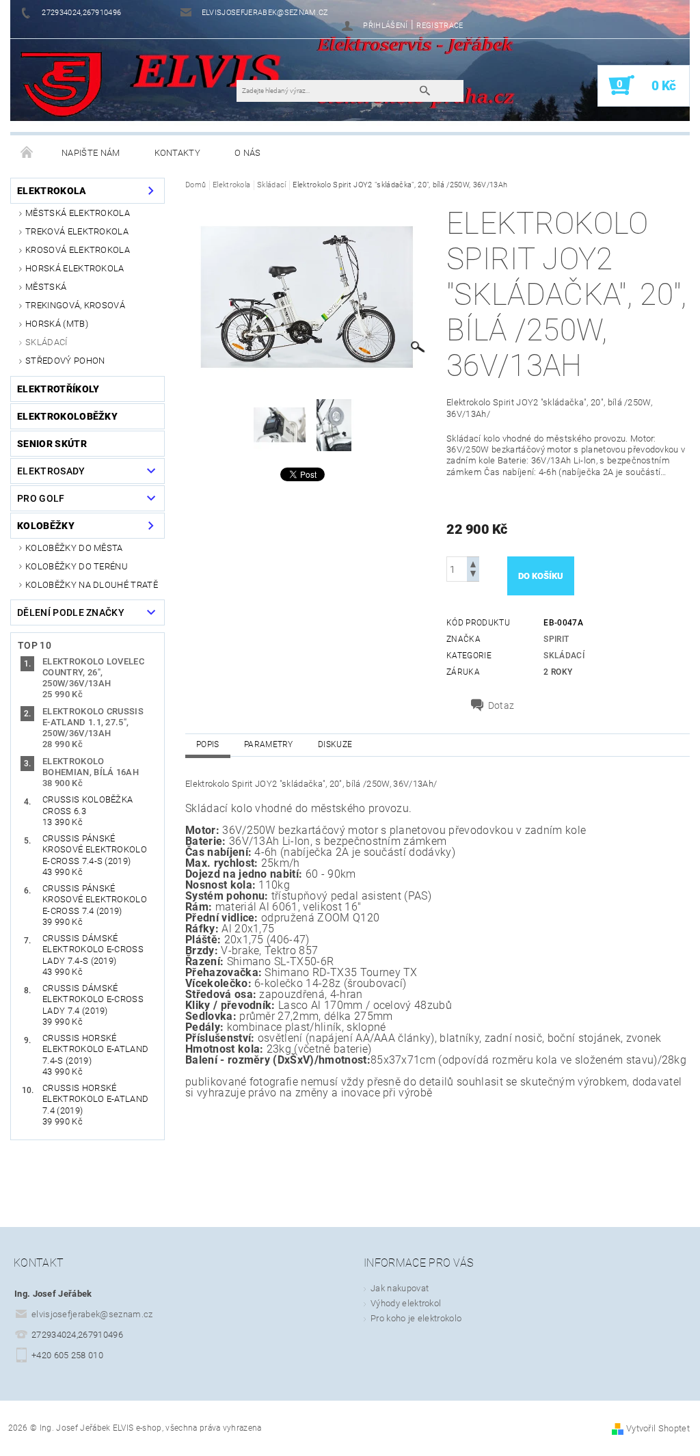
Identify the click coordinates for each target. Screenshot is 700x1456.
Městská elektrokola (77, 213)
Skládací (46, 342)
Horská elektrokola (74, 268)
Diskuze (335, 744)
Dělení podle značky (70, 612)
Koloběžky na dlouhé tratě (91, 585)
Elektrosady (51, 471)
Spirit (556, 639)
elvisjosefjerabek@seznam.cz (92, 1314)
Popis (207, 744)
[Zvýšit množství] (473, 562)
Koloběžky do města (74, 548)
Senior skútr (52, 443)
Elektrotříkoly (58, 388)
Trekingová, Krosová (75, 305)
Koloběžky (46, 525)
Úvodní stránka (27, 153)
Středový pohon (65, 360)
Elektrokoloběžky (67, 416)
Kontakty (177, 153)
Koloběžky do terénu (76, 566)
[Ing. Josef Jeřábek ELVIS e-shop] (61, 84)
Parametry (268, 744)
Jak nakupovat (400, 1288)
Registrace (439, 25)
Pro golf (41, 498)
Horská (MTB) (56, 324)
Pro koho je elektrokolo (416, 1318)
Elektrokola (52, 190)
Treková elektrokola (77, 231)
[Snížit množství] (473, 575)
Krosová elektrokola (77, 250)
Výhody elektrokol (406, 1303)
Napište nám (91, 153)
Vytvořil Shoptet (658, 1428)
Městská (45, 287)
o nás (247, 153)
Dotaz (501, 705)
